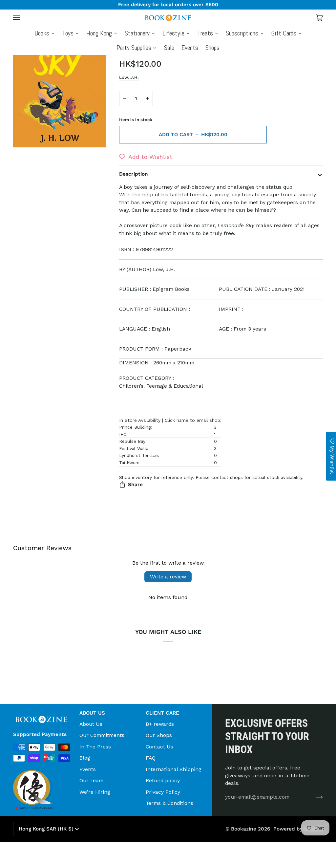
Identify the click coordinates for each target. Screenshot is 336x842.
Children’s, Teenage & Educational (161, 386)
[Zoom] (25, 135)
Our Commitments (101, 735)
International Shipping (173, 769)
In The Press (95, 747)
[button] (145, 157)
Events (87, 769)
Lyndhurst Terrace (138, 455)
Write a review (168, 576)
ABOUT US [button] (92, 713)
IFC (122, 434)
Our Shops (159, 735)
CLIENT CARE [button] (162, 713)
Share (135, 484)
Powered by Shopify (298, 829)
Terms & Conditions (169, 803)
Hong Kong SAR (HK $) (46, 829)
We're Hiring (94, 792)
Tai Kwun (128, 462)
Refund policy (163, 780)
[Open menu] (23, 18)
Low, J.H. (129, 77)
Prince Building (135, 427)
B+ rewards (160, 724)
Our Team (91, 780)
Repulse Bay (132, 441)
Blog (84, 758)
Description (133, 174)
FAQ (151, 758)
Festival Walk (133, 448)
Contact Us (159, 747)
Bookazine (243, 829)
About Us (90, 724)
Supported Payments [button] (40, 734)
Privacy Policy (163, 792)
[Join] (314, 797)
